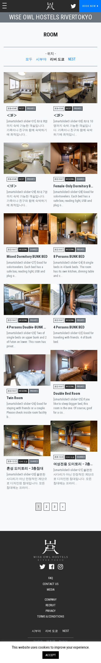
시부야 (41, 59)
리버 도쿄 (57, 59)
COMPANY (51, 599)
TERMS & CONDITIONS (50, 616)
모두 (28, 59)
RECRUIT (51, 605)
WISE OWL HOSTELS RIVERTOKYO (50, 17)
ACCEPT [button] (50, 655)
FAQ (50, 578)
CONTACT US (50, 584)
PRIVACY (51, 611)
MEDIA (50, 589)
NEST (72, 59)
